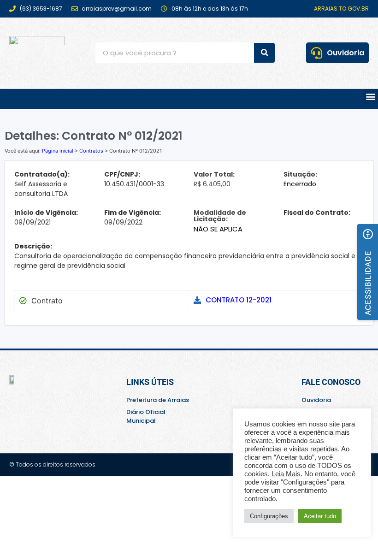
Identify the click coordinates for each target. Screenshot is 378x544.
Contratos (91, 151)
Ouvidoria (345, 52)
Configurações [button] (269, 516)
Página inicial (57, 151)
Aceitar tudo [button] (320, 516)
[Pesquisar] (264, 53)
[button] (370, 96)
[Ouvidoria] (316, 53)
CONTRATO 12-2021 (239, 300)
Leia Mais (286, 474)
